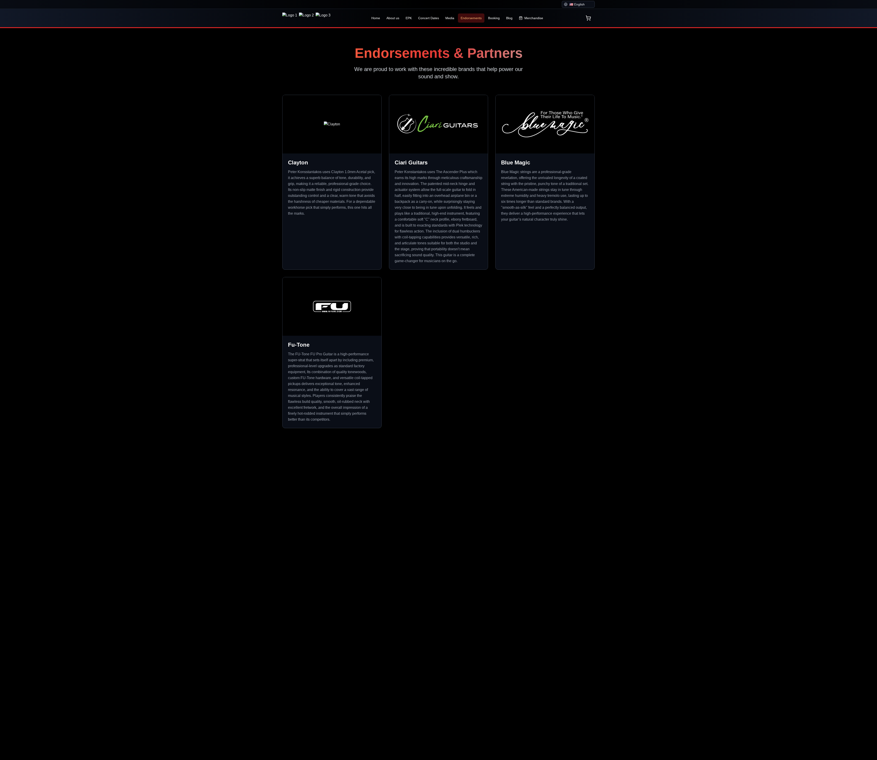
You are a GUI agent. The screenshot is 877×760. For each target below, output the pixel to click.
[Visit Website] (374, 103)
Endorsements (471, 18)
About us (392, 18)
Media (449, 18)
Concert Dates (428, 18)
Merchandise (533, 18)
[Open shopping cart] (588, 18)
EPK (409, 18)
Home (375, 18)
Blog (509, 18)
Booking (494, 18)
